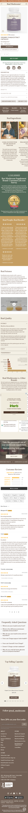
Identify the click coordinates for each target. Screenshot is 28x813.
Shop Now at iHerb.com (14, 412)
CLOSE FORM (13, 414)
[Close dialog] (26, 393)
